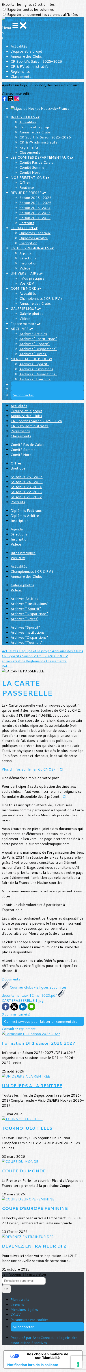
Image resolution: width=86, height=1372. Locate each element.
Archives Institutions (36, 368)
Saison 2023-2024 (34, 207)
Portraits (26, 222)
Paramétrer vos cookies (30, 1319)
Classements (21, 76)
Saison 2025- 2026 (35, 197)
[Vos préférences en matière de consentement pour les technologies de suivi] (78, 1364)
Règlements (20, 71)
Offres (24, 182)
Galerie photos (31, 313)
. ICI (63, 796)
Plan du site (20, 1299)
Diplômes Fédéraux (34, 232)
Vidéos (24, 268)
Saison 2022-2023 (34, 212)
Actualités (19, 46)
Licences (17, 1304)
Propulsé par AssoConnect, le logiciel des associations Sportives (44, 1340)
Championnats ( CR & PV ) (40, 298)
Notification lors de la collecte (32, 1365)
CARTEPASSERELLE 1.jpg (22, 1000)
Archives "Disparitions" (38, 348)
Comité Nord (30, 172)
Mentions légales (24, 1309)
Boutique (26, 187)
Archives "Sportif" (34, 363)
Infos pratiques (31, 278)
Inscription (28, 242)
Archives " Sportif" (34, 343)
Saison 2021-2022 (34, 217)
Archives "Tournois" (35, 378)
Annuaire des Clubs (26, 56)
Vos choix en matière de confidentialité (47, 1356)
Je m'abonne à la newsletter (24, 1274)
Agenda (25, 252)
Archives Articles (33, 333)
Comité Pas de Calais (36, 162)
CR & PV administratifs (30, 66)
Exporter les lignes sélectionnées (28, 4)
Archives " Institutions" (38, 338)
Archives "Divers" (33, 353)
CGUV (16, 1314)
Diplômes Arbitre (33, 237)
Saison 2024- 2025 (35, 202)
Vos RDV (26, 283)
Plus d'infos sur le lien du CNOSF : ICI (32, 769)
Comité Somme (31, 167)
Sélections (27, 258)
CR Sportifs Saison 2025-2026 (36, 61)
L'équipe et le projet (26, 51)
